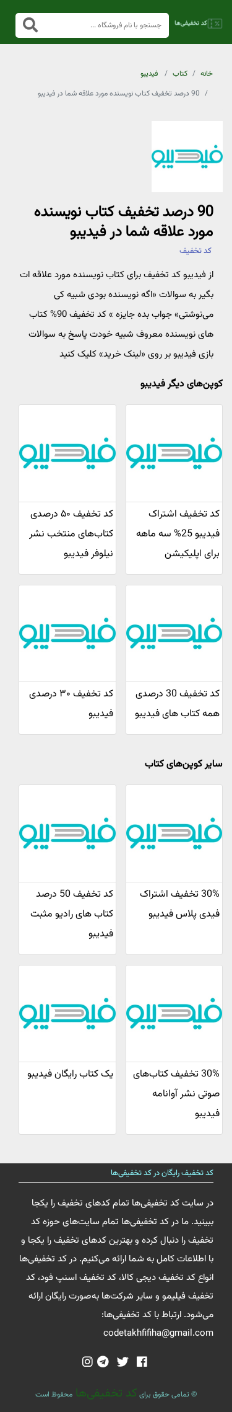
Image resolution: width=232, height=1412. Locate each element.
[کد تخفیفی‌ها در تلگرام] (103, 1363)
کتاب (180, 73)
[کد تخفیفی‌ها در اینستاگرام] (87, 1363)
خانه (206, 73)
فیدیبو (149, 73)
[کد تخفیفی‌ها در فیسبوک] (142, 1363)
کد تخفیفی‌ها (104, 1393)
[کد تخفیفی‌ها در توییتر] (123, 1363)
